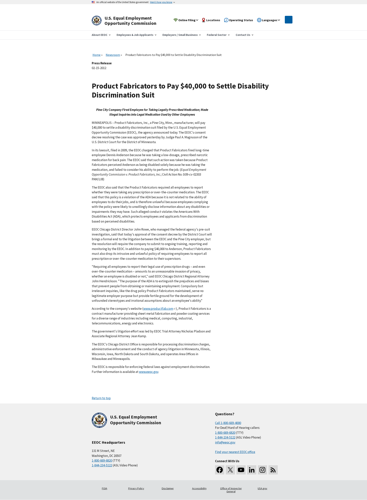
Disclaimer (168, 488)
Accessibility (199, 488)
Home (97, 55)
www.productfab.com (158, 308)
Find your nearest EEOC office (235, 452)
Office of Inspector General (231, 490)
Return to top (101, 398)
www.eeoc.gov (148, 372)
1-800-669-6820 (102, 460)
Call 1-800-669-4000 (228, 423)
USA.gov (262, 488)
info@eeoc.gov (225, 442)
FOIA (104, 488)
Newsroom (113, 55)
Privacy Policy (136, 488)
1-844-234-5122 (102, 465)
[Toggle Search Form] (288, 19)
